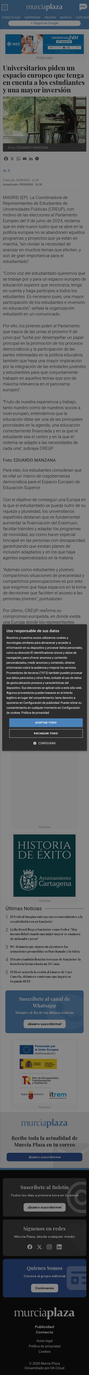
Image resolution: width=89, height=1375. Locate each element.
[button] (44, 743)
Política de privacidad (35, 713)
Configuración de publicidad (41, 702)
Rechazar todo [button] (46, 733)
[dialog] (44, 687)
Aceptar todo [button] (46, 723)
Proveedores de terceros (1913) (27, 673)
